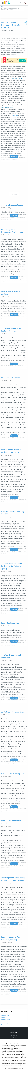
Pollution (3, 1021)
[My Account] (25, 3)
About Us (14, 1035)
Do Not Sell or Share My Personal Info (14, 1068)
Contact (14, 1037)
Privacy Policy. (17, 1065)
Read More (14, 215)
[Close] (26, 1041)
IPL (2, 7)
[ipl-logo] (7, 3)
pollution (15, 115)
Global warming (4, 1023)
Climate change (4, 1025)
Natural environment (5, 1019)
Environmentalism (5, 1015)
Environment (4, 1017)
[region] (14, 1055)
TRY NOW (22, 60)
